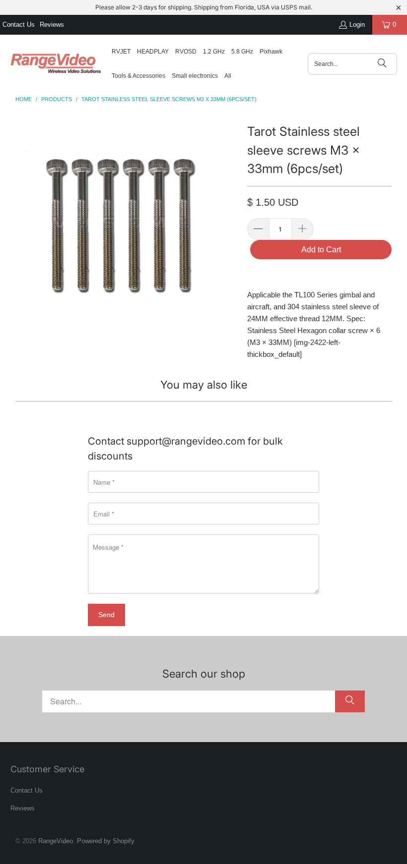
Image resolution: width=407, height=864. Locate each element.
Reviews (52, 24)
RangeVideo (55, 841)
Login (357, 24)
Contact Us (18, 24)
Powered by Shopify (106, 841)
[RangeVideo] (56, 64)
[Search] (382, 64)
